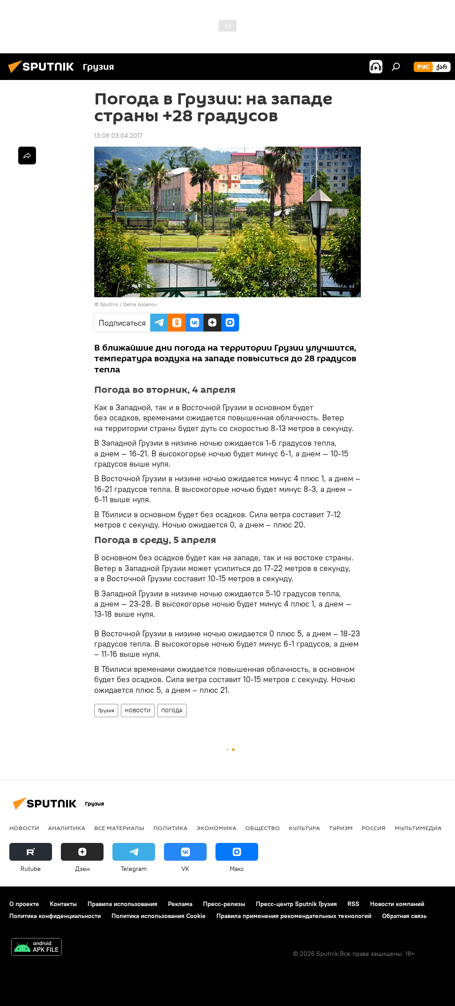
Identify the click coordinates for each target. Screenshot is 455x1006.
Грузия (106, 710)
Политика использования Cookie (159, 916)
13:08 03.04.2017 (118, 136)
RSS (353, 904)
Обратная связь (404, 916)
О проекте (24, 904)
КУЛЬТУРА (304, 828)
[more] (27, 155)
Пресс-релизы (224, 904)
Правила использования (122, 904)
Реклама (180, 904)
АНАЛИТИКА (66, 828)
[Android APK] (36, 948)
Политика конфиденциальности (55, 916)
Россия (374, 828)
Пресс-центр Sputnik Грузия (296, 904)
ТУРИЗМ (341, 828)
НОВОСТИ (138, 710)
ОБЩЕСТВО (262, 828)
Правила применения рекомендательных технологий (293, 916)
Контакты (63, 904)
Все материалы (119, 828)
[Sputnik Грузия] (43, 74)
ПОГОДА (172, 710)
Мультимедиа (418, 828)
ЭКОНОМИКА (216, 828)
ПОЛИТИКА (170, 828)
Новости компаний (397, 904)
